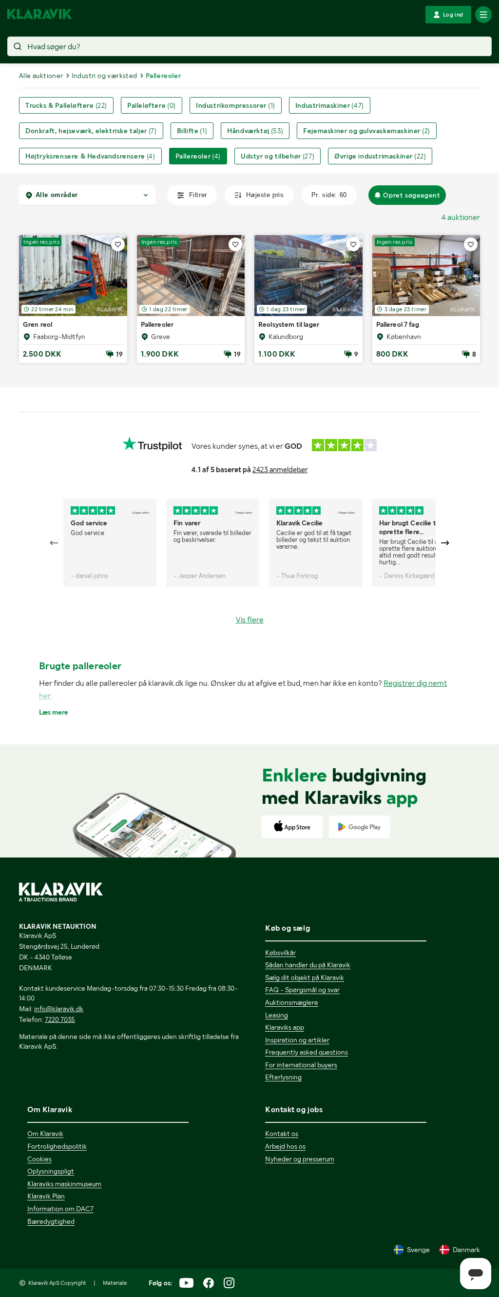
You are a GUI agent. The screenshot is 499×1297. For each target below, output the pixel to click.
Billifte (192, 131)
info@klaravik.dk (58, 1009)
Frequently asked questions (306, 1052)
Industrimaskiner (329, 105)
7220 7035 (60, 1019)
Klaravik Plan (46, 1196)
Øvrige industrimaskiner (380, 156)
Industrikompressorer (235, 105)
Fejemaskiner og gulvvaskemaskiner (366, 131)
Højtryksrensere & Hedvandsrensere (90, 156)
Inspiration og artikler (297, 1040)
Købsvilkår (280, 953)
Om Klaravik (45, 1133)
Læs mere (53, 712)
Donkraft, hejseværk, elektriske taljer (91, 131)
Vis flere (250, 619)
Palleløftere (151, 105)
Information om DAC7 (60, 1209)
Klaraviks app (284, 1027)
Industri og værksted (104, 76)
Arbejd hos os (285, 1146)
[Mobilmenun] (483, 14)
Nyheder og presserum (299, 1159)
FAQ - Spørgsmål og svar (302, 990)
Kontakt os (281, 1133)
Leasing (276, 1015)
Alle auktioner (41, 76)
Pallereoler (198, 156)
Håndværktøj (255, 131)
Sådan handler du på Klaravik (307, 965)
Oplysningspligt (50, 1171)
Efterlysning (283, 1077)
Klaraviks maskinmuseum (64, 1184)
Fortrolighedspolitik (57, 1146)
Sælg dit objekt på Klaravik (304, 977)
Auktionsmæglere (291, 1002)
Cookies (39, 1159)
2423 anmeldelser (279, 469)
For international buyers (301, 1065)
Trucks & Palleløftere (66, 105)
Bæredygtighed (51, 1221)
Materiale (115, 1282)
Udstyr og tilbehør (277, 156)
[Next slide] (445, 543)
